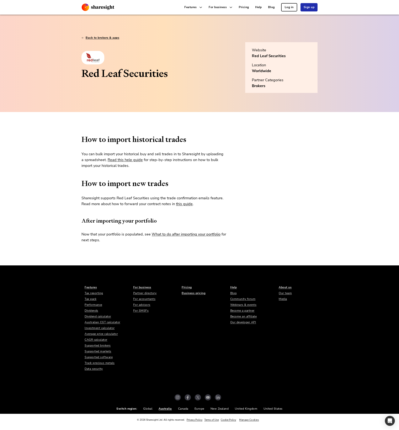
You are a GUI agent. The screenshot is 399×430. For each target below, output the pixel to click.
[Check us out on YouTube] (207, 397)
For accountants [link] (144, 299)
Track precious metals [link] (100, 363)
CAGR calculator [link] (96, 340)
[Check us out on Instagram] (177, 397)
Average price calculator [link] (101, 334)
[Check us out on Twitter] (198, 397)
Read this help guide (125, 159)
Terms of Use (211, 419)
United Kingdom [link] (246, 409)
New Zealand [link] (220, 409)
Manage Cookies (249, 419)
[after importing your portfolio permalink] (79, 221)
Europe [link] (199, 409)
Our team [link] (285, 293)
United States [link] (273, 409)
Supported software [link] (99, 357)
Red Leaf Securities (269, 55)
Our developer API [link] (243, 322)
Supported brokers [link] (98, 345)
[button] (390, 421)
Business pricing (193, 293)
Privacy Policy (194, 419)
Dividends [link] (91, 311)
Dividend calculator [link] (98, 316)
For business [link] (142, 287)
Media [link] (283, 299)
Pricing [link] (244, 7)
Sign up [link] (309, 7)
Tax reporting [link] (94, 293)
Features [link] (91, 287)
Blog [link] (271, 7)
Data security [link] (94, 369)
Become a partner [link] (242, 311)
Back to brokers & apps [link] (102, 38)
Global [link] (147, 409)
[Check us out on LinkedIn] (218, 397)
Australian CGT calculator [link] (102, 322)
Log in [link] (289, 7)
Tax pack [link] (90, 299)
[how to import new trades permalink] (79, 184)
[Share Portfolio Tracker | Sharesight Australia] (98, 7)
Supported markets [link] (98, 351)
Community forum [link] (243, 299)
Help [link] (258, 7)
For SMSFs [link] (141, 311)
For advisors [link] (141, 305)
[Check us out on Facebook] (187, 397)
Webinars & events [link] (243, 305)
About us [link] (285, 287)
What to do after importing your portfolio (186, 234)
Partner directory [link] (145, 293)
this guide (184, 203)
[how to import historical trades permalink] (79, 139)
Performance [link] (93, 305)
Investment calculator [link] (100, 328)
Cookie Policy (228, 419)
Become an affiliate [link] (243, 316)
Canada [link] (183, 409)
